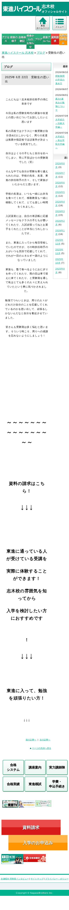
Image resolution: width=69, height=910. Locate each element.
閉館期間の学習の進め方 (60, 80)
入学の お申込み (63, 39)
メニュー (59, 27)
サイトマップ (37, 879)
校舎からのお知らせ (30, 41)
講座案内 (35, 767)
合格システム (13, 767)
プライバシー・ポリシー (56, 879)
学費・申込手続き (57, 784)
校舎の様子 (14, 39)
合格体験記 (22, 39)
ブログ (38, 39)
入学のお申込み (38, 842)
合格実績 (13, 784)
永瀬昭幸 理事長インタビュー (15, 879)
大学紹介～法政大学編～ (60, 123)
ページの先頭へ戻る (41, 748)
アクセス (6, 39)
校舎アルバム (46, 39)
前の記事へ (31, 739)
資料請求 (55, 39)
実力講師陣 (57, 767)
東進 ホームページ (42, 26)
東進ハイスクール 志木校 (18, 52)
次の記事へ (45, 739)
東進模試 (35, 784)
